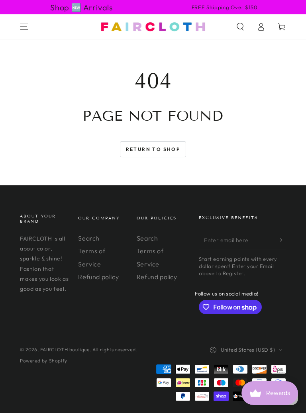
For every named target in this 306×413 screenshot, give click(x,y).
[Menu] (24, 26)
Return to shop (153, 149)
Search (89, 238)
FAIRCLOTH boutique (65, 349)
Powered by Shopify (43, 361)
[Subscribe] (281, 240)
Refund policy (98, 277)
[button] (240, 26)
